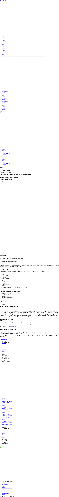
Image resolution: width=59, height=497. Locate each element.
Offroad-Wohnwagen (5, 91)
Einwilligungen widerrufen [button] (5, 402)
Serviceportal (3, 43)
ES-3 (4, 37)
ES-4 (4, 36)
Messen (4, 41)
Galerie (4, 40)
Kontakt (4, 98)
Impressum (3, 398)
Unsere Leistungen (4, 94)
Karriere (3, 44)
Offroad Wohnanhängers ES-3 (5, 332)
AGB (2, 399)
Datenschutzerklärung (5, 413)
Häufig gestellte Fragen (6, 97)
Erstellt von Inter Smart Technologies (7, 410)
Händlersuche (3, 38)
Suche (1, 111)
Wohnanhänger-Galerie (13, 326)
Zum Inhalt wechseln (3, 0)
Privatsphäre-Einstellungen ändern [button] (6, 400)
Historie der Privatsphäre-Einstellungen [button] (7, 401)
